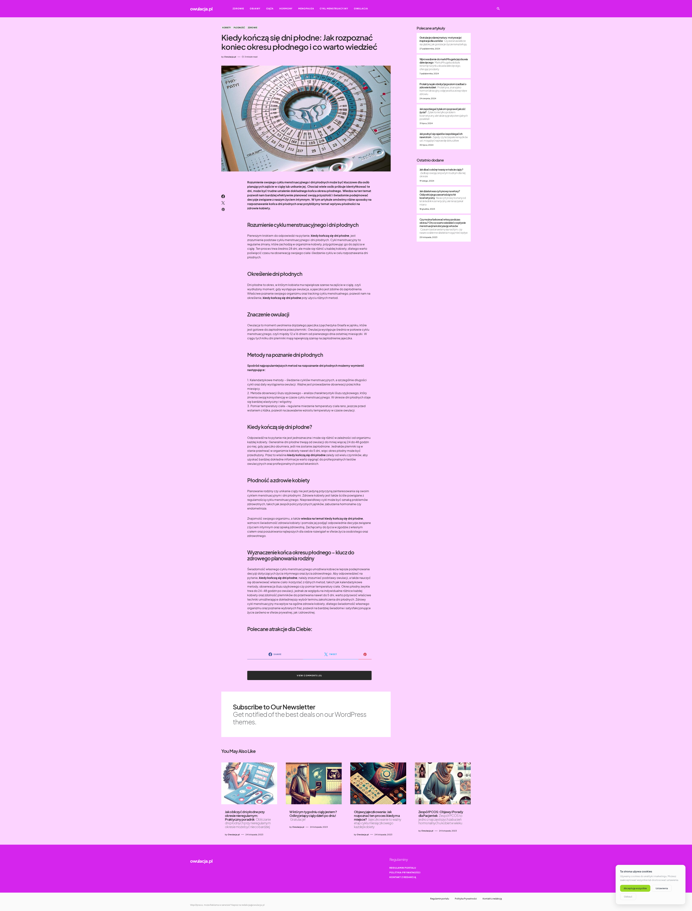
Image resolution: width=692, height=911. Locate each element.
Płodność (239, 28)
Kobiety (226, 28)
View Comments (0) (309, 675)
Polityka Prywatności (404, 872)
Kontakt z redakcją (402, 877)
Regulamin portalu (402, 867)
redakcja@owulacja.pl (253, 905)
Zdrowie (252, 28)
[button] (498, 8)
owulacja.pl (201, 8)
